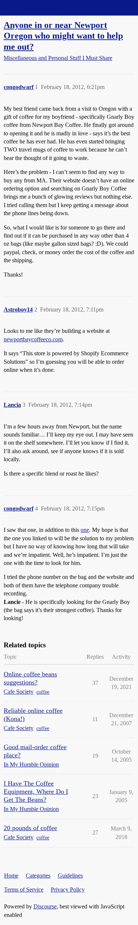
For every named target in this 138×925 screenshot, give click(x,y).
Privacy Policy (68, 889)
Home (11, 875)
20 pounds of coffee (30, 828)
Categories (38, 875)
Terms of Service (23, 889)
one (85, 530)
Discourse (45, 906)
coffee (42, 692)
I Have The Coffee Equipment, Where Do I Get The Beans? (36, 791)
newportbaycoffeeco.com (33, 339)
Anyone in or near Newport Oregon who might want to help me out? (63, 35)
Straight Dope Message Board (39, 7)
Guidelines (70, 875)
